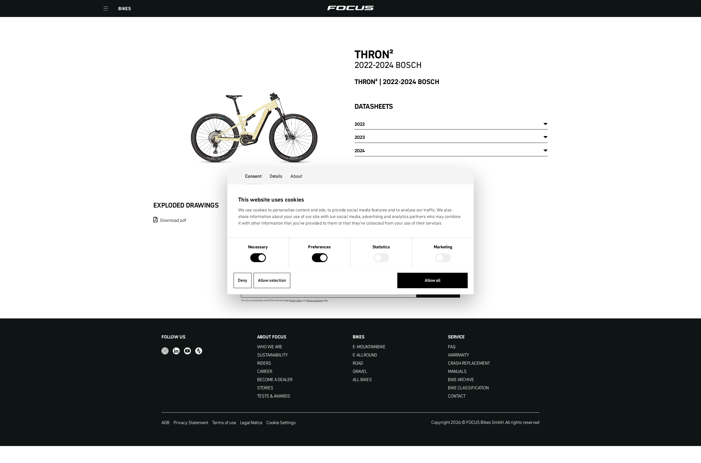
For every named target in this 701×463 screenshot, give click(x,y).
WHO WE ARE (269, 347)
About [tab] (296, 176)
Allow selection (272, 280)
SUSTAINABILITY (272, 355)
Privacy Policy (296, 300)
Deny (242, 280)
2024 (360, 151)
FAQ (451, 347)
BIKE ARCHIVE (461, 380)
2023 (360, 137)
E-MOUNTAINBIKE (369, 347)
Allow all (432, 280)
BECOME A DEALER (274, 380)
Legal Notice (251, 422)
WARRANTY (458, 355)
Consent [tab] (253, 176)
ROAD (358, 363)
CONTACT (457, 396)
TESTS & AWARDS (273, 396)
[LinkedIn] (176, 350)
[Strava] (198, 350)
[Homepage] (350, 8)
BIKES (124, 8)
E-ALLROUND (365, 355)
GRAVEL (360, 371)
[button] (105, 8)
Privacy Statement (191, 422)
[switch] (319, 258)
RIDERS (264, 363)
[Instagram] (165, 350)
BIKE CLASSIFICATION (468, 388)
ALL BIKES (362, 380)
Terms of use (224, 422)
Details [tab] (276, 176)
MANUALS (457, 371)
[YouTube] (187, 350)
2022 (360, 124)
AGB (165, 422)
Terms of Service (315, 300)
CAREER (264, 371)
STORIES (265, 388)
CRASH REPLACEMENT (469, 363)
